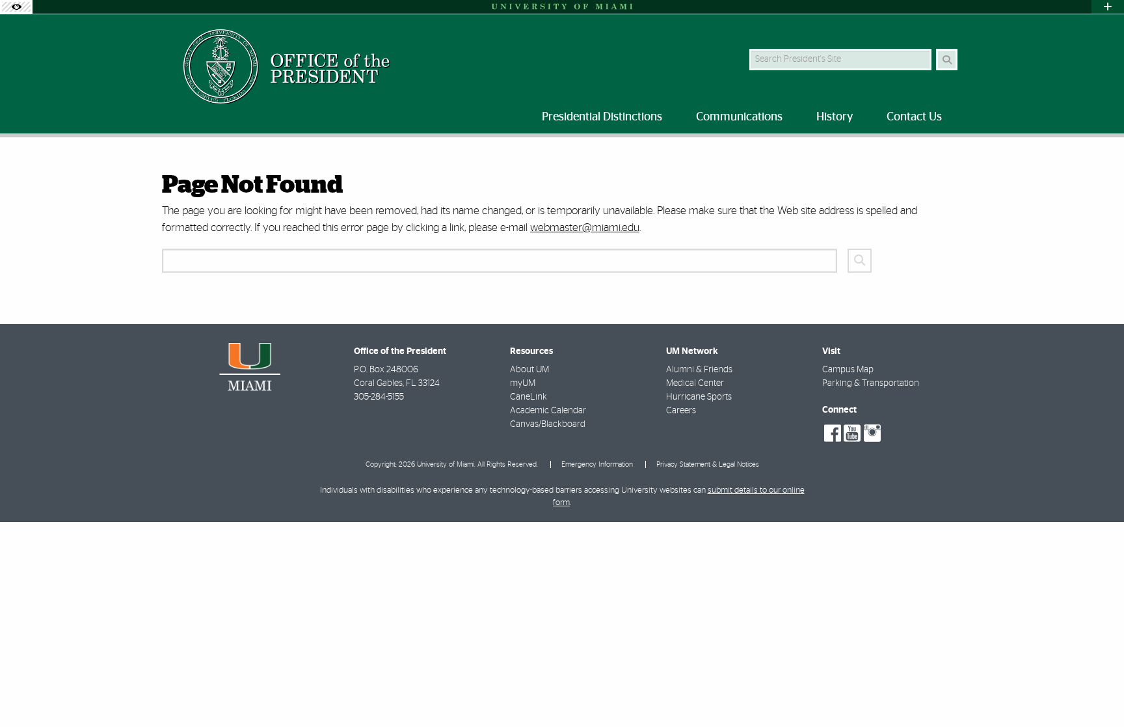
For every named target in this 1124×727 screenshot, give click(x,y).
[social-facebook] (832, 433)
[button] (1095, 690)
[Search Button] (946, 59)
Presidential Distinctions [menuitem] (602, 117)
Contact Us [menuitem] (914, 117)
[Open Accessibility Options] (16, 7)
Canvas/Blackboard (547, 424)
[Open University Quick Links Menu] (1107, 7)
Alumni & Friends (699, 369)
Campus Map (848, 369)
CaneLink (528, 397)
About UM (529, 369)
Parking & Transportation (870, 383)
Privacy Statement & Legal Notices (707, 464)
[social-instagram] (872, 433)
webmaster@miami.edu (584, 227)
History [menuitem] (834, 117)
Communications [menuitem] (739, 117)
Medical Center (695, 383)
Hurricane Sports (699, 397)
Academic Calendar (548, 410)
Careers (681, 410)
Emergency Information (597, 464)
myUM (522, 383)
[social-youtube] (852, 433)
